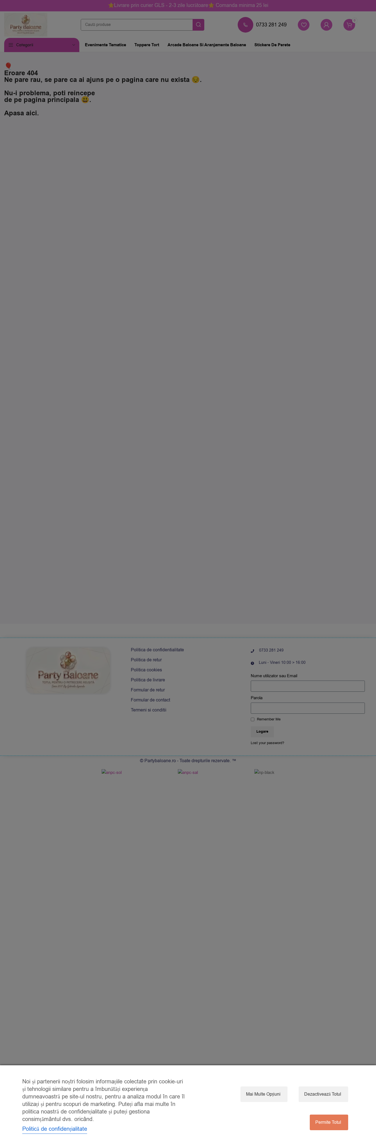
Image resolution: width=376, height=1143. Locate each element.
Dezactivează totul (322, 1094)
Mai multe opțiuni (263, 1094)
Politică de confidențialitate (54, 1129)
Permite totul (328, 1122)
